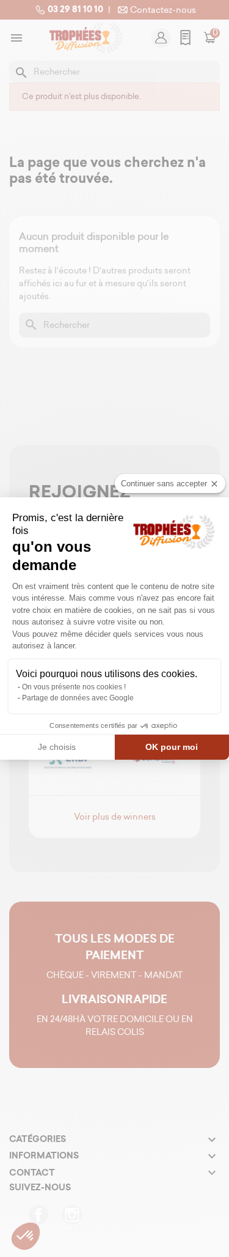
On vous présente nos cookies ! (74, 687)
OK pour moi (171, 747)
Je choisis (57, 747)
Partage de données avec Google (78, 698)
